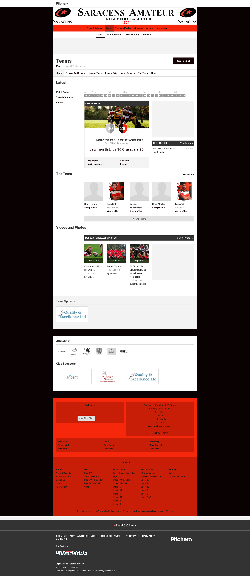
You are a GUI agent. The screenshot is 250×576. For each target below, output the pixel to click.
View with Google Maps (160, 426)
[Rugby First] (62, 351)
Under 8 (144, 494)
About (72, 536)
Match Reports (128, 73)
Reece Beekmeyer (136, 206)
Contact (149, 28)
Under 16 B (118, 490)
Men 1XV (88, 473)
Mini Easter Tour (148, 473)
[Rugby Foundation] (75, 351)
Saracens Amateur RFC (131, 139)
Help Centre (61, 536)
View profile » (90, 207)
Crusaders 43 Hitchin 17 (91, 268)
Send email (62, 449)
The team (143, 73)
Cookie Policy (63, 539)
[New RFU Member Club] (124, 351)
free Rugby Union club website (149, 511)
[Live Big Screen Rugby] (112, 351)
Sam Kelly (112, 204)
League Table (95, 73)
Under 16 (117, 487)
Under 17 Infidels (120, 483)
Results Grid (111, 73)
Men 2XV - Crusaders (94, 480)
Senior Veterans (91, 476)
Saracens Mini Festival (151, 476)
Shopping (138, 28)
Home (58, 73)
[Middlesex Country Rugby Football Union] (87, 351)
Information (161, 28)
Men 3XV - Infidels (92, 483)
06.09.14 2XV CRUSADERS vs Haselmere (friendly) (138, 271)
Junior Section (114, 34)
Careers (95, 536)
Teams (109, 28)
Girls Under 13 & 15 (177, 476)
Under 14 (117, 501)
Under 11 (145, 483)
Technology (106, 536)
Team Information (64, 97)
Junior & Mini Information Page (124, 475)
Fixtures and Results (75, 73)
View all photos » (185, 238)
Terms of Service (130, 536)
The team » (188, 175)
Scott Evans (90, 204)
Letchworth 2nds (105, 139)
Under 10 (145, 487)
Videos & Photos (123, 28)
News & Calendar (95, 28)
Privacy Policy (148, 536)
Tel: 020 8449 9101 (160, 433)
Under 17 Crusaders (122, 480)
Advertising (83, 536)
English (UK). (126, 525)
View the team (139, 219)
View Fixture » (186, 143)
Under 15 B (118, 497)
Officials (60, 102)
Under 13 (117, 504)
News (154, 73)
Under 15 (117, 494)
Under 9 (144, 490)
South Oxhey (114, 266)
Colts (86, 487)
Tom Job (179, 204)
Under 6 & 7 (146, 497)
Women (147, 34)
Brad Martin (158, 204)
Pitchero (62, 3)
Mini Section (132, 34)
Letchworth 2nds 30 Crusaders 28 (117, 149)
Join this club (183, 61)
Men (100, 34)
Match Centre (62, 92)
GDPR (117, 536)
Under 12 (145, 480)
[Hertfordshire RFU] (99, 351)
